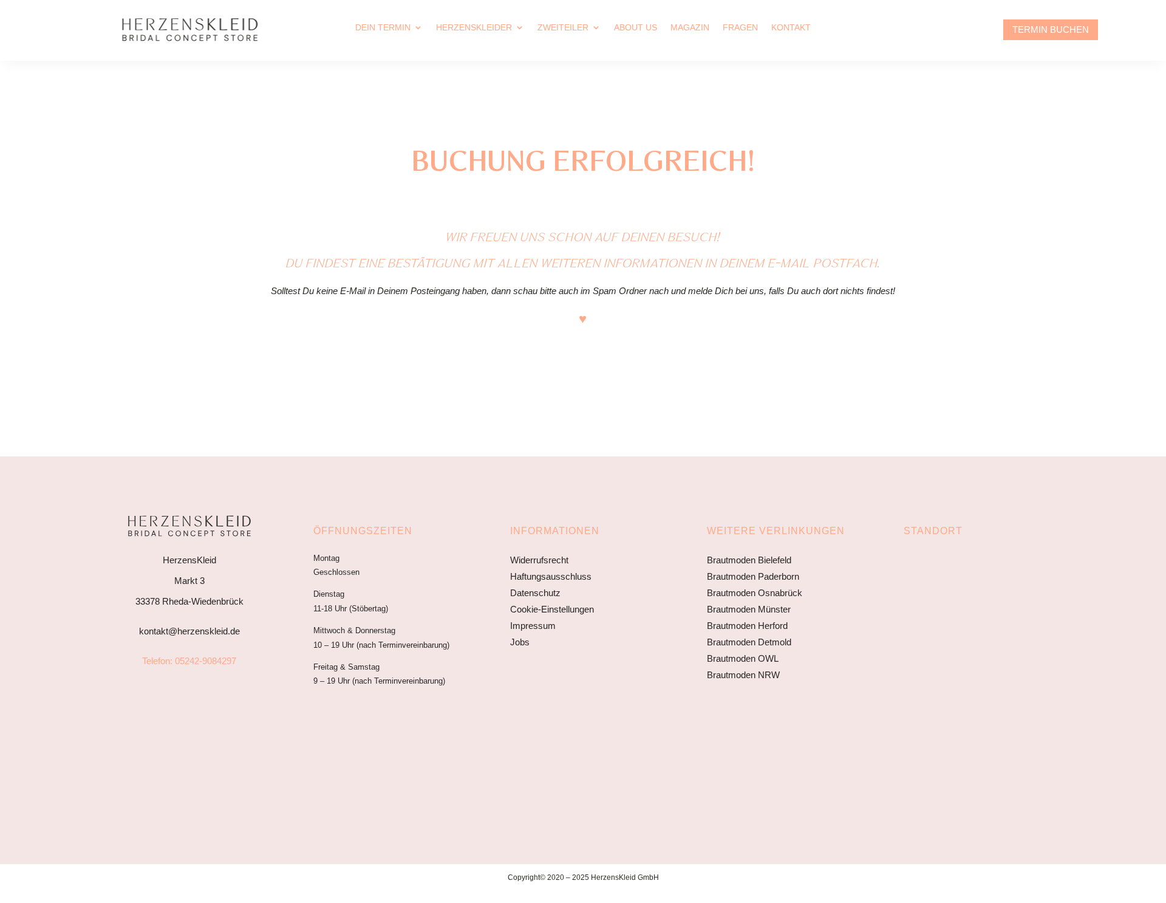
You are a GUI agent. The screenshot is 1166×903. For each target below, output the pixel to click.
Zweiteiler (562, 27)
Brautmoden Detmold (749, 642)
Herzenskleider (474, 27)
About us (635, 27)
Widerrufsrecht (539, 560)
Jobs (520, 642)
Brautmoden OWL (743, 658)
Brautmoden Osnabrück (754, 593)
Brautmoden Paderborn (753, 576)
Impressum (533, 625)
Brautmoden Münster (749, 609)
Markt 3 (189, 580)
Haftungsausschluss (551, 576)
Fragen (740, 27)
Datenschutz (535, 593)
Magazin (689, 27)
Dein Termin (383, 27)
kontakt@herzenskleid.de (189, 631)
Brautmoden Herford (747, 625)
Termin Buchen (1050, 29)
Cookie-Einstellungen (552, 609)
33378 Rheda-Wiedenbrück (189, 601)
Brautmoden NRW (743, 675)
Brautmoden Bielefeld (749, 560)
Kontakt (791, 27)
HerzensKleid (189, 560)
